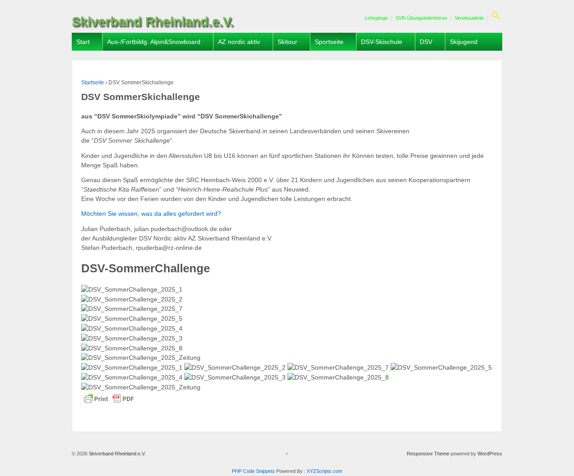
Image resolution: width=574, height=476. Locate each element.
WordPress (490, 453)
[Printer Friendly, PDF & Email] (109, 399)
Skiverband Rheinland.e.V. (153, 21)
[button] (494, 18)
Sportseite (329, 41)
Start (83, 41)
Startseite (92, 82)
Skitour (287, 41)
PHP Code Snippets (253, 471)
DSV (426, 41)
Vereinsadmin (469, 18)
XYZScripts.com (324, 471)
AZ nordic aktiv (239, 41)
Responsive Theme (428, 453)
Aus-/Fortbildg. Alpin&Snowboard (153, 41)
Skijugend (464, 41)
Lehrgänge (376, 18)
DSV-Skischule (381, 41)
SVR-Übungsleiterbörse (421, 18)
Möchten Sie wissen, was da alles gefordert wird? (151, 213)
